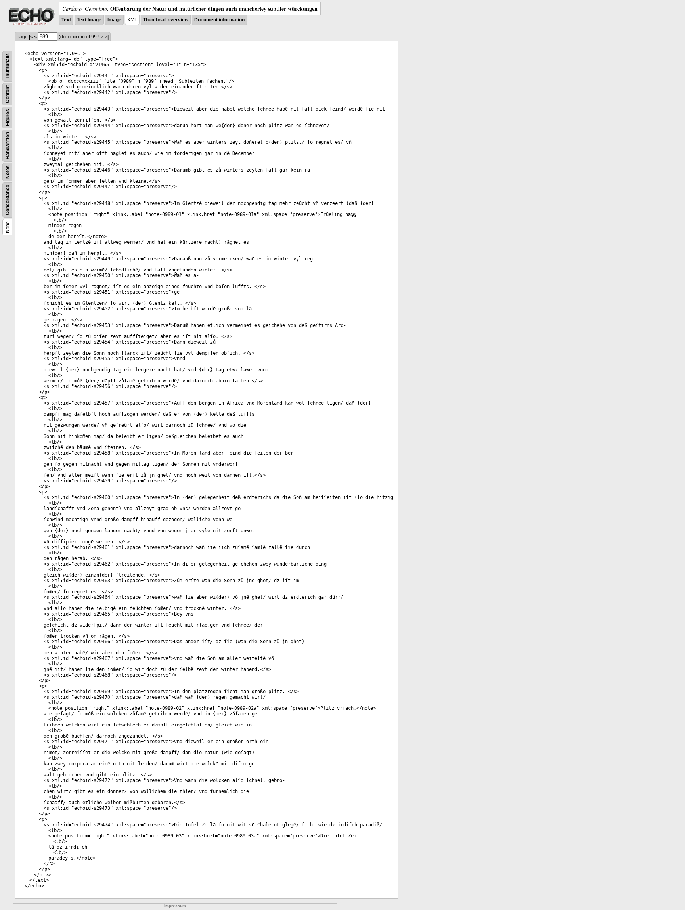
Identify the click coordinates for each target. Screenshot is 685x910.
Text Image (89, 20)
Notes (7, 172)
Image (114, 20)
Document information (219, 20)
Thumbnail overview (165, 20)
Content (7, 94)
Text (66, 20)
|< (31, 37)
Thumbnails (7, 66)
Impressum (175, 906)
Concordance (7, 200)
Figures (7, 117)
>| (107, 37)
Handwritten (7, 145)
